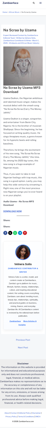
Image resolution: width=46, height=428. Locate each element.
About (6, 413)
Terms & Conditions (26, 417)
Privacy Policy (11, 417)
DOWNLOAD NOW (12, 211)
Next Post (23, 347)
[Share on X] (10, 233)
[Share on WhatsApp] (15, 233)
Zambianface (10, 2)
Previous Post (23, 340)
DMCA (38, 417)
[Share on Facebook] (5, 233)
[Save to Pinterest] (25, 233)
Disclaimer (36, 413)
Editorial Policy (25, 413)
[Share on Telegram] (20, 233)
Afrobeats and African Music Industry (24, 43)
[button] (34, 3)
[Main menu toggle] (41, 3)
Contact (14, 413)
